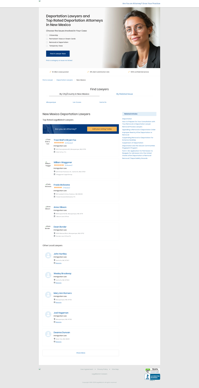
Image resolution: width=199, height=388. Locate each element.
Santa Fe (103, 102)
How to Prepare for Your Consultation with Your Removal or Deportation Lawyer (138, 122)
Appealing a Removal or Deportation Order (138, 130)
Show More (80, 353)
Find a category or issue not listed (59, 60)
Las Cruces (77, 102)
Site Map (115, 369)
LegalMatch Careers (99, 374)
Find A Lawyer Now (58, 53)
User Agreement (86, 369)
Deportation (127, 119)
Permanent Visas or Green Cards (62, 39)
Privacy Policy (102, 369)
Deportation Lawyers (65, 80)
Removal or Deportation (58, 42)
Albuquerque (51, 102)
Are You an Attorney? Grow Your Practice (141, 3)
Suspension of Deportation (132, 143)
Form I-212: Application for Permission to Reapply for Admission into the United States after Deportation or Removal (137, 153)
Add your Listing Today (102, 129)
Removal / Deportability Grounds (134, 158)
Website (58, 263)
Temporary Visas (56, 46)
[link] (49, 371)
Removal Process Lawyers (132, 127)
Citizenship (53, 35)
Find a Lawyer (48, 80)
